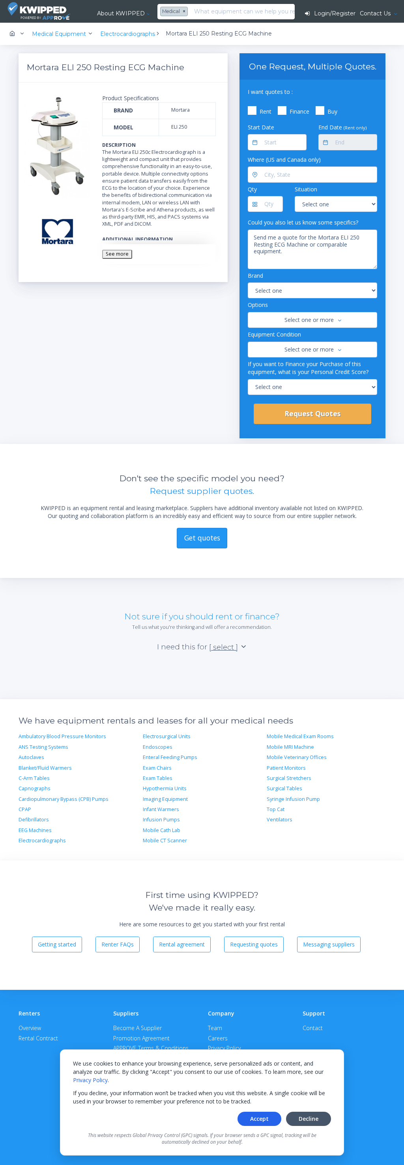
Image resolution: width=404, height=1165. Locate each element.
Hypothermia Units (165, 788)
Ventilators (279, 819)
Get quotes (202, 537)
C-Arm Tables (34, 778)
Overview (30, 1028)
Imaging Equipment (165, 799)
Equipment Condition (274, 334)
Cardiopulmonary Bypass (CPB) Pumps (63, 799)
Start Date (261, 127)
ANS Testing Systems (43, 747)
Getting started (57, 944)
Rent (265, 111)
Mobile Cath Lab (161, 830)
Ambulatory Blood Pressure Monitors (62, 736)
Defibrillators (34, 819)
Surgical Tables (284, 788)
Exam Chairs (157, 768)
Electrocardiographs (42, 840)
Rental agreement (182, 944)
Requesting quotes (254, 944)
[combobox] (175, 12)
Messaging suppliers (329, 944)
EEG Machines (35, 830)
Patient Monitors (286, 768)
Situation (306, 189)
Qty (252, 189)
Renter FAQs (117, 944)
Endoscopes (157, 747)
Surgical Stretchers (289, 778)
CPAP (25, 809)
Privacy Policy (90, 1080)
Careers (218, 1038)
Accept (259, 1118)
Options (258, 305)
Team (215, 1028)
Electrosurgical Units (167, 736)
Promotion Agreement (141, 1038)
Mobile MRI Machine (290, 747)
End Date (342, 127)
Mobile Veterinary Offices (297, 757)
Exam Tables (157, 778)
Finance (299, 111)
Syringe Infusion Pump (293, 799)
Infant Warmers (161, 809)
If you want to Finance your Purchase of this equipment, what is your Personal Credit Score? (308, 368)
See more (117, 254)
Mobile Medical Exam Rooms (300, 736)
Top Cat (275, 809)
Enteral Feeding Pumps (170, 757)
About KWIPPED (121, 13)
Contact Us (376, 13)
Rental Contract (38, 1038)
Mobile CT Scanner (165, 840)
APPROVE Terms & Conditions (151, 1048)
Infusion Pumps (161, 819)
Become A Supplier (137, 1028)
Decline (308, 1118)
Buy (332, 111)
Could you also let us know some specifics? (303, 222)
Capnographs (34, 788)
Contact (313, 1028)
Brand (255, 275)
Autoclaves (31, 757)
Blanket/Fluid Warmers (45, 768)
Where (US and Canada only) (284, 159)
